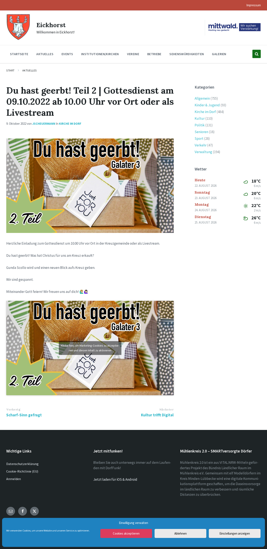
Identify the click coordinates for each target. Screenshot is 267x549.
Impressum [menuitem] (253, 5)
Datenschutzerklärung (22, 464)
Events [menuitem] (67, 54)
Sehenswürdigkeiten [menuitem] (186, 54)
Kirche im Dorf (70, 124)
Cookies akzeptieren (126, 533)
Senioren (201, 132)
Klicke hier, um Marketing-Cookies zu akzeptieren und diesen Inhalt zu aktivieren (90, 348)
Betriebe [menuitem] (154, 54)
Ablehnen (180, 533)
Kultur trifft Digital (157, 414)
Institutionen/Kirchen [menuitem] (100, 54)
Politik (200, 125)
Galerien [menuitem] (219, 54)
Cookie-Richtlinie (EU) (22, 471)
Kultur (200, 118)
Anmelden (13, 479)
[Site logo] (18, 39)
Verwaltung (203, 152)
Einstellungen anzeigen (234, 533)
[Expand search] (256, 54)
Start (10, 70)
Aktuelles (29, 70)
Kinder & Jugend (207, 105)
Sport (199, 138)
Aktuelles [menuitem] (44, 54)
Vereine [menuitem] (133, 54)
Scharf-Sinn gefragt (24, 414)
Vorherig (13, 409)
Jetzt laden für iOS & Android (115, 479)
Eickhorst (51, 25)
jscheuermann (43, 124)
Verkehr (201, 145)
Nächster (166, 409)
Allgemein (202, 98)
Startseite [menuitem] (19, 54)
